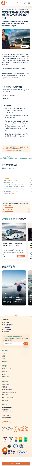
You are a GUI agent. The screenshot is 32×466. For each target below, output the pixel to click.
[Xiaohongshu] (26, 430)
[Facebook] (15, 427)
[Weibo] (22, 430)
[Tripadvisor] (15, 430)
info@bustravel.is (11, 150)
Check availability (16, 463)
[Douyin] (19, 430)
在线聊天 (17, 148)
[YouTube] (26, 427)
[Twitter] (19, 427)
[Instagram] (22, 427)
